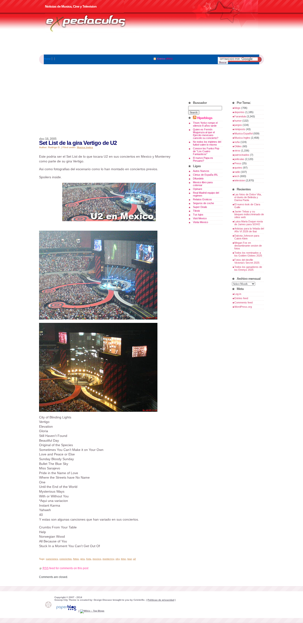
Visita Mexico (200, 222)
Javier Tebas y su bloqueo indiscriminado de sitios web (249, 214)
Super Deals (200, 207)
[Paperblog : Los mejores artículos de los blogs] (66, 610)
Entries (161, 58)
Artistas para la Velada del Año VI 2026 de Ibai (249, 230)
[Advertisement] (151, 44)
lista (88, 559)
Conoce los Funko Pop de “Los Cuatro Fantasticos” (206, 151)
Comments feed (243, 302)
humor (238, 120)
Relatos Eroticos (202, 199)
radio (237, 171)
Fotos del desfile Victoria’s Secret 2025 (246, 261)
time (123, 559)
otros (237, 150)
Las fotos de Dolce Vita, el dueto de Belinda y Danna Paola (248, 197)
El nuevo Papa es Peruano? (203, 159)
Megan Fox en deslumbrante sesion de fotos (248, 245)
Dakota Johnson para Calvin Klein (246, 237)
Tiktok (196, 210)
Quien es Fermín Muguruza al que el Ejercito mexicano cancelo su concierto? (205, 133)
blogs (237, 107)
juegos (238, 125)
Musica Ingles (85, 147)
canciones (52, 559)
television (239, 180)
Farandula (240, 116)
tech (236, 176)
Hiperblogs (204, 118)
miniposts (239, 129)
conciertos (65, 559)
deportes (239, 112)
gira (82, 559)
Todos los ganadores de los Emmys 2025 (248, 268)
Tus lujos (198, 214)
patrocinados (241, 154)
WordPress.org (243, 306)
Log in (237, 294)
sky (118, 559)
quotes (238, 167)
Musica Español (243, 133)
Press (237, 163)
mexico (97, 559)
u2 (134, 559)
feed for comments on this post (65, 568)
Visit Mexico (200, 218)
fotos (76, 559)
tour (129, 559)
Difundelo (198, 178)
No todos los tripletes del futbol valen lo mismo (207, 143)
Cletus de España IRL (205, 174)
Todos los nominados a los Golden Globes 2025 (248, 254)
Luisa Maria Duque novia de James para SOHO (248, 223)
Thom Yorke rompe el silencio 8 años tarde (205, 124)
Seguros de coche (203, 203)
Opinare (197, 189)
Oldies (238, 146)
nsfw (237, 142)
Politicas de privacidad (160, 600)
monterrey (108, 559)
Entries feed (241, 298)
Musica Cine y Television (92, 23)
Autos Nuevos (201, 170)
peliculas (239, 159)
